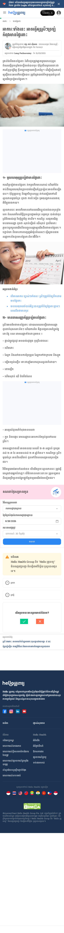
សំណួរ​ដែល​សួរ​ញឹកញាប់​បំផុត (14, 770)
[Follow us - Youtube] (24, 711)
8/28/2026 (10, 521)
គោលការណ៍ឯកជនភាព (12, 746)
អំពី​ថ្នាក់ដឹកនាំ (38, 746)
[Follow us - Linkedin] (18, 711)
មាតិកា (5, 723)
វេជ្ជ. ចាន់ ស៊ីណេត (30, 44)
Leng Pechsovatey (23, 53)
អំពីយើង (36, 740)
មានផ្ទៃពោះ (17, 21)
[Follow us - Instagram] (11, 711)
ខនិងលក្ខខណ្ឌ (8, 740)
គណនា (32, 542)
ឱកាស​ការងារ (38, 751)
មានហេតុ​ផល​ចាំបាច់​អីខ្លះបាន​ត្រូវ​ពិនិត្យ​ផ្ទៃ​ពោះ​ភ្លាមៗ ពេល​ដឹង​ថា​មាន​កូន (35, 308)
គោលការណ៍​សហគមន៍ (12, 775)
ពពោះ (5, 21)
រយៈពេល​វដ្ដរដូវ (9, 528)
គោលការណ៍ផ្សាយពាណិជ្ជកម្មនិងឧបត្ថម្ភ (15, 762)
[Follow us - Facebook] (5, 711)
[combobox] (32, 508)
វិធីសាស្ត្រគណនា (10, 503)
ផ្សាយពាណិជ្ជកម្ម (39, 757)
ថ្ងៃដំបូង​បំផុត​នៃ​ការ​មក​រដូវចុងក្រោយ (17, 515)
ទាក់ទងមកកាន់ (38, 763)
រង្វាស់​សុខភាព (39, 723)
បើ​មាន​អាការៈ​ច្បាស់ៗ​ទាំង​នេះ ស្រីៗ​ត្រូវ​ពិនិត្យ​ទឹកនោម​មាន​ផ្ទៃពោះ (36, 298)
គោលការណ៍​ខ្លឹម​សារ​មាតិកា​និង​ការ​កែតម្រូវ (16, 753)
